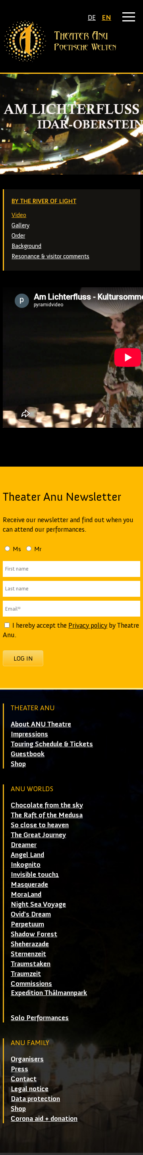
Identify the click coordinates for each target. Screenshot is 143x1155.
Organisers (27, 1059)
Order (18, 235)
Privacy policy (87, 625)
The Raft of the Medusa (47, 815)
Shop (18, 763)
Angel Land (27, 854)
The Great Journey (38, 834)
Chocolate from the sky (47, 805)
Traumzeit (26, 973)
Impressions (29, 734)
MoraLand (26, 894)
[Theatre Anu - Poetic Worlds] (71, 41)
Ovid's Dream (31, 914)
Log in (23, 658)
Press (19, 1069)
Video (19, 215)
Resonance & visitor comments (50, 256)
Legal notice (29, 1088)
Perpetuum (27, 924)
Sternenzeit (28, 953)
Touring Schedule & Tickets (52, 744)
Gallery (20, 225)
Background (26, 246)
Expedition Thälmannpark (49, 992)
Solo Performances (40, 1017)
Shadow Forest (34, 934)
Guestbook (27, 754)
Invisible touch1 (35, 874)
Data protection (35, 1098)
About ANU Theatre (41, 724)
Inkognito (26, 864)
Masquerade (29, 884)
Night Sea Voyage (38, 904)
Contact (24, 1078)
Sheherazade (30, 944)
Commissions (31, 983)
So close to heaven (40, 825)
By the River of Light (44, 201)
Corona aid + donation (44, 1118)
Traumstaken (30, 963)
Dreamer (24, 844)
